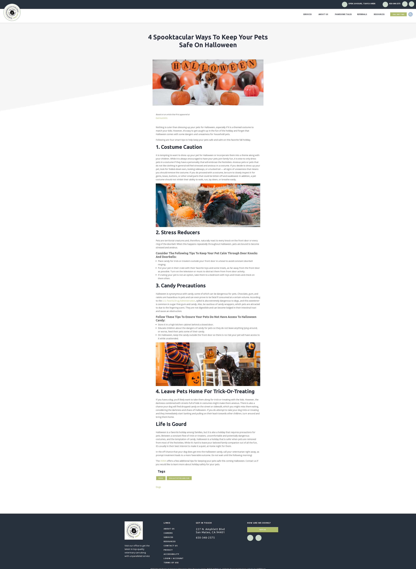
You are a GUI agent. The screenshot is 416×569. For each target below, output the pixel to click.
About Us (323, 14)
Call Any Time (398, 14)
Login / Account (174, 558)
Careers (168, 533)
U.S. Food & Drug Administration (178, 300)
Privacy (168, 550)
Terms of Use (171, 562)
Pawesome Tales (343, 14)
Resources (379, 14)
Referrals (362, 14)
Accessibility (171, 554)
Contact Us (171, 545)
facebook (405, 4)
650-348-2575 (394, 4)
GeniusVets (161, 118)
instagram (412, 4)
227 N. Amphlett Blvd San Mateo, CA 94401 (210, 531)
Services (307, 14)
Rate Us (262, 530)
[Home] (12, 12)
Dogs (158, 487)
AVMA (163, 460)
